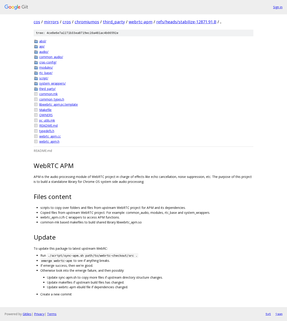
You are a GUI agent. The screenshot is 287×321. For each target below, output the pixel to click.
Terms (52, 314)
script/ (43, 78)
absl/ (42, 41)
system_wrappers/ (52, 83)
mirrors (51, 21)
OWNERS (46, 115)
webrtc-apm (140, 21)
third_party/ (47, 89)
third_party (114, 21)
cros (67, 21)
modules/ (46, 67)
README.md (48, 125)
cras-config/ (48, 62)
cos (37, 21)
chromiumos (87, 21)
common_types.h (51, 99)
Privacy (39, 314)
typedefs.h (46, 131)
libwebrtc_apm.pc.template (58, 104)
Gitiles (27, 314)
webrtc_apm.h (49, 141)
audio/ (43, 52)
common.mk (48, 94)
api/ (42, 46)
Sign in (278, 7)
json (279, 314)
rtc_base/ (45, 73)
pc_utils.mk (47, 120)
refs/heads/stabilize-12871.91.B (186, 21)
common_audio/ (51, 57)
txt (268, 314)
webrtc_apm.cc (50, 136)
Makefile (45, 110)
